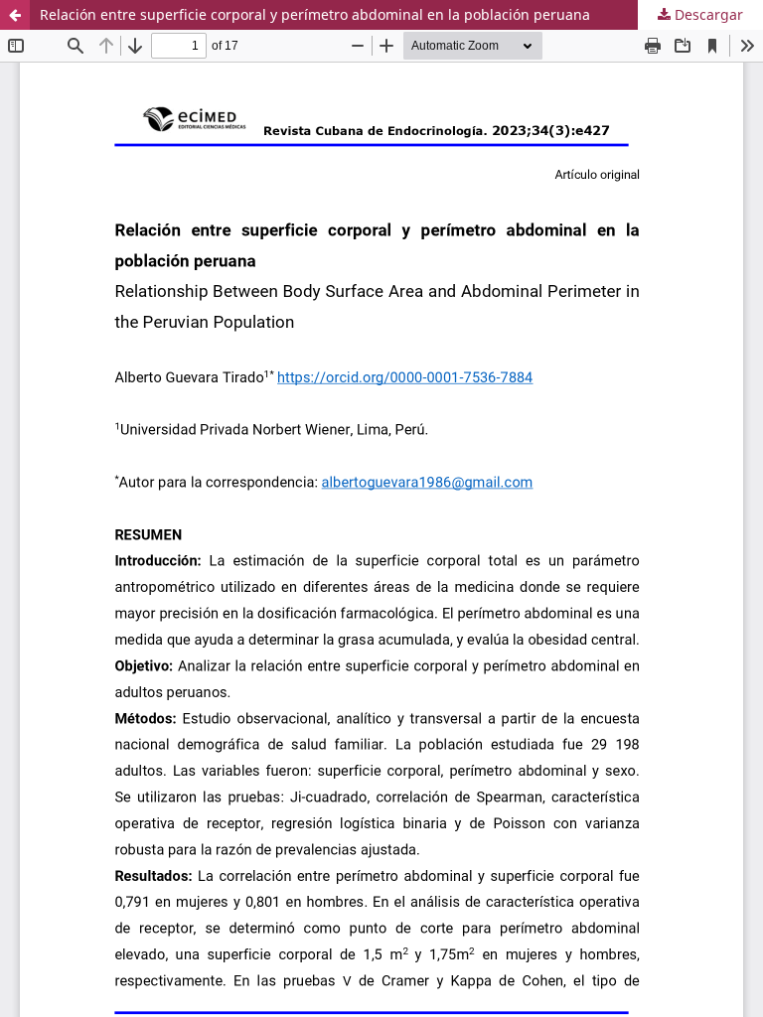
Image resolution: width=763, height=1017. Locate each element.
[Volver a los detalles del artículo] (15, 15)
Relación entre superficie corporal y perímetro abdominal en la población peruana (315, 14)
